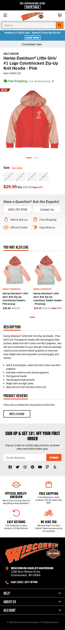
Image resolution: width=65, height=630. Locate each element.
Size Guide (17, 167)
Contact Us (47, 209)
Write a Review (16, 414)
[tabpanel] (32, 119)
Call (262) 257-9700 (24, 582)
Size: (13, 167)
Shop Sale (32, 6)
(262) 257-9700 (17, 209)
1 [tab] (32, 317)
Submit (53, 457)
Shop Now (32, 37)
